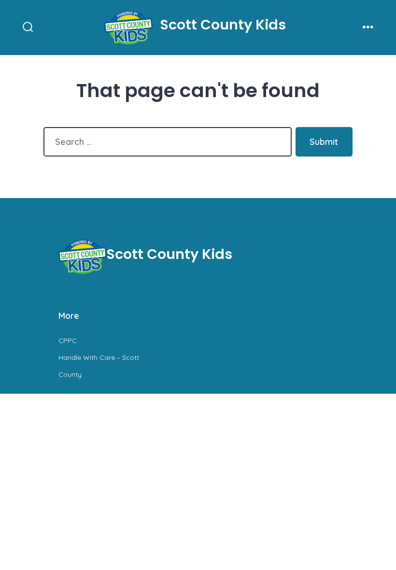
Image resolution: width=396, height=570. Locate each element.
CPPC (67, 340)
